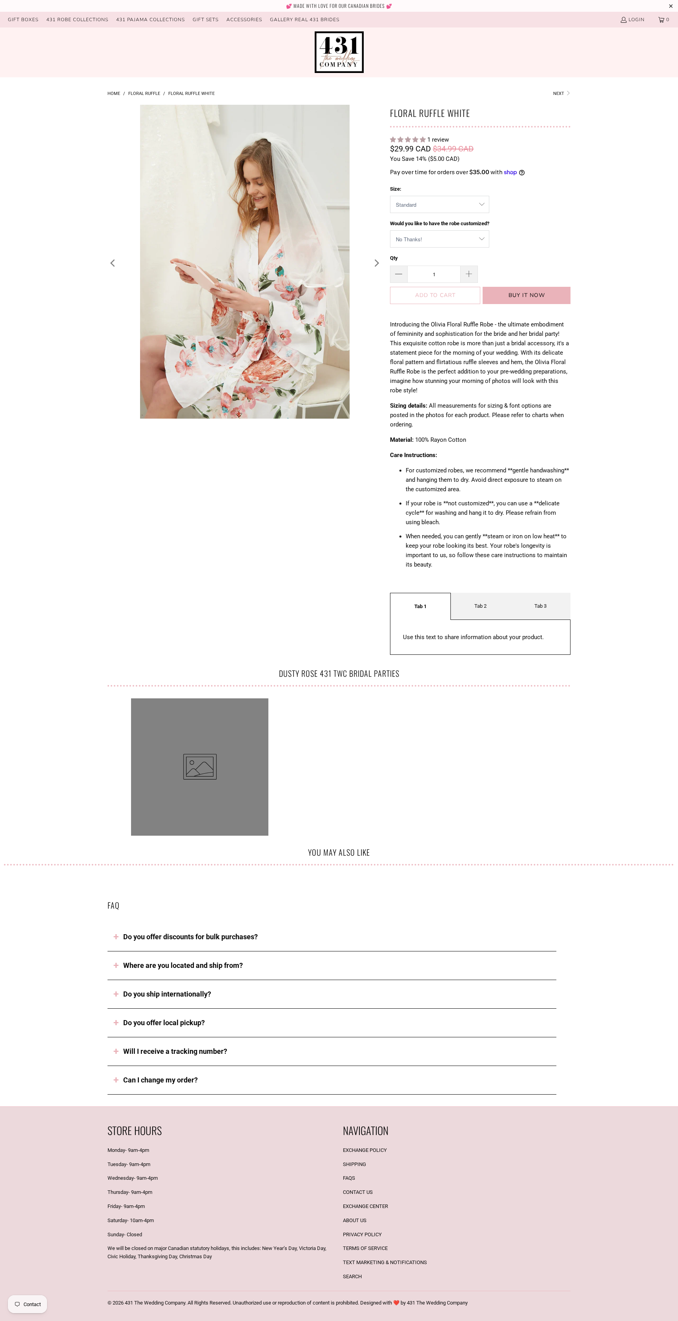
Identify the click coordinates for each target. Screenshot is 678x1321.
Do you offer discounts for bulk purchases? (190, 937)
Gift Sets (206, 19)
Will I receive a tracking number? (175, 1051)
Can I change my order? (160, 1080)
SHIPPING (354, 1164)
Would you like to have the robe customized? (439, 223)
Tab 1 (420, 606)
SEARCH (352, 1276)
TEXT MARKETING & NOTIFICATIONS (385, 1262)
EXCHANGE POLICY (365, 1150)
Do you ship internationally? (167, 994)
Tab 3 (540, 606)
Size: (395, 189)
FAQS (349, 1178)
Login (637, 19)
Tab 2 (480, 606)
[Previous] (113, 263)
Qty (394, 258)
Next (559, 93)
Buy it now (526, 295)
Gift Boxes (23, 19)
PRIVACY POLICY (362, 1234)
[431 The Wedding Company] (339, 52)
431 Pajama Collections (150, 19)
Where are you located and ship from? (183, 965)
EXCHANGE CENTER (365, 1206)
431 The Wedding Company (155, 1303)
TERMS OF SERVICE (365, 1248)
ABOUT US (354, 1220)
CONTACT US (358, 1192)
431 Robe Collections (77, 19)
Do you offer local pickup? (164, 1023)
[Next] (376, 263)
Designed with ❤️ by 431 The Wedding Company (414, 1303)
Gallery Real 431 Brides (304, 19)
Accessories (244, 19)
